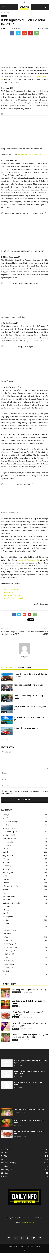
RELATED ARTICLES (7, 668)
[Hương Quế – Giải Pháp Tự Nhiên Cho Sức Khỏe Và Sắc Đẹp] (7, 1085)
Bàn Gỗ (5, 818)
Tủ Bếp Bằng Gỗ (9, 951)
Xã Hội (5, 974)
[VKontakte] (40, 1238)
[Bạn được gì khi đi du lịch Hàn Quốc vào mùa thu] (5, 1004)
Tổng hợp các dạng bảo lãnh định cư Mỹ (29, 990)
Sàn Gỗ (5, 913)
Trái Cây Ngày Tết (9, 944)
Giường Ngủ (7, 866)
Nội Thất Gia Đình (9, 896)
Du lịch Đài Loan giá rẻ (12, 595)
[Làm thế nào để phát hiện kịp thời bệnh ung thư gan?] (5, 1015)
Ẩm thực (6, 815)
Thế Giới (6, 923)
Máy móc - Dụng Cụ (8, 1163)
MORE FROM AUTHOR (24, 668)
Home (3, 12)
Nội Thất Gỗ (7, 900)
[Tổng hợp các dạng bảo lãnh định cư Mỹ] (5, 992)
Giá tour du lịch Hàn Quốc (13, 589)
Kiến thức (6, 879)
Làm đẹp (6, 883)
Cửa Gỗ (5, 849)
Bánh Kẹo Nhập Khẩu (10, 832)
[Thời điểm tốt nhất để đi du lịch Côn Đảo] (7, 720)
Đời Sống (6, 859)
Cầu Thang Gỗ (8, 842)
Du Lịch (9, 12)
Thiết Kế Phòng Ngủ (10, 930)
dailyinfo (6, 28)
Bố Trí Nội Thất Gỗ (9, 838)
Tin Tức (5, 937)
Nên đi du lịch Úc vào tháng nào (29, 154)
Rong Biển (6, 906)
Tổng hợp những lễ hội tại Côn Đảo (28, 685)
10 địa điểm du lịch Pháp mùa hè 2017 (37, 633)
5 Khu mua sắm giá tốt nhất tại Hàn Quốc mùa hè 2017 (12, 633)
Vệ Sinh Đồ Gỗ (8, 968)
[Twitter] (27, 1238)
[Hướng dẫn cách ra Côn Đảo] (7, 731)
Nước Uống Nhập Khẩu (11, 903)
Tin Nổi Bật (7, 934)
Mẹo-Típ (6, 893)
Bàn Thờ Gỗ (7, 825)
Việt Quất (6, 971)
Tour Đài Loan (9, 592)
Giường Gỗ (6, 862)
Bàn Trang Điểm (9, 828)
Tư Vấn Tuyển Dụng (10, 964)
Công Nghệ (7, 845)
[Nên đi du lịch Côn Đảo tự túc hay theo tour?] (7, 709)
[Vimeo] (33, 1238)
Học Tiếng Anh (8, 872)
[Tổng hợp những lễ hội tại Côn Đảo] (7, 687)
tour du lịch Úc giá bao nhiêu (28, 560)
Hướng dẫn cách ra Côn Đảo (26, 728)
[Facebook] (15, 1238)
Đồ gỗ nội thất (8, 855)
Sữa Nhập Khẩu (8, 917)
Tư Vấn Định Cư (8, 961)
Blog (22, 1246)
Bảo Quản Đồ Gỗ (9, 835)
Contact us (29, 1246)
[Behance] (9, 1238)
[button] (46, 7)
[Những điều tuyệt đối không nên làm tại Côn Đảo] (7, 677)
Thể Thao (6, 927)
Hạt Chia (6, 869)
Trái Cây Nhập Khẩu (10, 947)
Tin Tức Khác (7, 940)
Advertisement (13, 1246)
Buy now (37, 1246)
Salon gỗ (6, 910)
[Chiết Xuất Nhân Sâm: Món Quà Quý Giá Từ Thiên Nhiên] (7, 1074)
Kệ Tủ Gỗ (6, 876)
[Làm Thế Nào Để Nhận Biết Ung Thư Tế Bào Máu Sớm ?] (5, 1026)
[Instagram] (21, 1238)
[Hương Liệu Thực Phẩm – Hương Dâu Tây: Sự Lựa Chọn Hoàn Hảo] (7, 1063)
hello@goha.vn (28, 1222)
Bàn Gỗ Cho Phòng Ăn (11, 821)
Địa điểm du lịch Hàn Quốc (13, 598)
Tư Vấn (5, 957)
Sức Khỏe (6, 920)
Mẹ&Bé (5, 889)
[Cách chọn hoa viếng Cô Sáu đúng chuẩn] (7, 698)
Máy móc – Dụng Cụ (10, 886)
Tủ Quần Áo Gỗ (8, 954)
